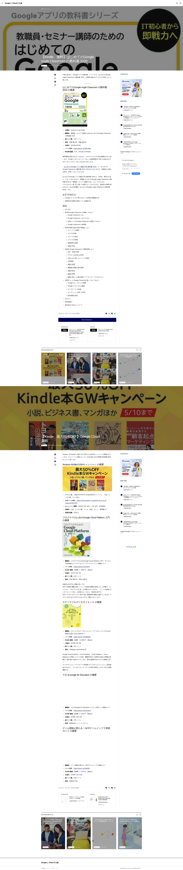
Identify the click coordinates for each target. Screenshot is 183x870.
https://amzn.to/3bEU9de (82, 148)
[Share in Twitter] (55, 78)
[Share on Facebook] (55, 75)
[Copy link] (55, 85)
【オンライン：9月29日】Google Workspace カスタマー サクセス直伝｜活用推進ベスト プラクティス (132, 117)
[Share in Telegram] (55, 81)
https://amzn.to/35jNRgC (82, 637)
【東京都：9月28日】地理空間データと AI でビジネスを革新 (132, 107)
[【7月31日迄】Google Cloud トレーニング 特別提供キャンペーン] (130, 368)
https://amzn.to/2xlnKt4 (82, 567)
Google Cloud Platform (103, 802)
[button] (2, 3)
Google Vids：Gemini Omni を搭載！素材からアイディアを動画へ (132, 134)
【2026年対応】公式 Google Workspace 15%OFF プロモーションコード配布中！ (132, 143)
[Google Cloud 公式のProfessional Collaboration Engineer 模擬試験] (101, 799)
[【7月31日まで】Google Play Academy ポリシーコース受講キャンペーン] (130, 833)
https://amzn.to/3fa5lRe (82, 768)
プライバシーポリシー (51, 868)
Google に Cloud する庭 (13, 3)
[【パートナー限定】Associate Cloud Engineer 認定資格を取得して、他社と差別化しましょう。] (104, 368)
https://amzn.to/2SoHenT (82, 710)
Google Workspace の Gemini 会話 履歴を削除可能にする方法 (132, 125)
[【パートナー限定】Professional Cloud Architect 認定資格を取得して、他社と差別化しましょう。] (79, 368)
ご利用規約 (43, 868)
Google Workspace (127, 128)
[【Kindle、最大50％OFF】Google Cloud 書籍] (53, 368)
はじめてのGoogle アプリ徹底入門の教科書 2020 (80, 166)
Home (42, 8)
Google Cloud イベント (74, 337)
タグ (57, 868)
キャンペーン (47, 8)
